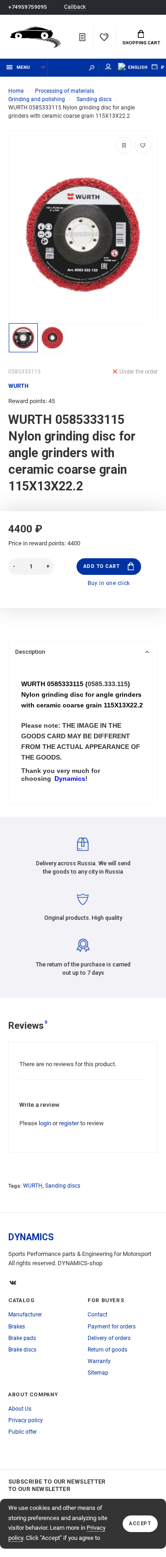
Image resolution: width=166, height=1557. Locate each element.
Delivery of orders (109, 1338)
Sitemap (98, 1373)
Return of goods (107, 1349)
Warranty (99, 1361)
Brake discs (22, 1349)
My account (108, 68)
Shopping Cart (141, 42)
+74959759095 (27, 7)
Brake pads (22, 1338)
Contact (97, 1314)
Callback (75, 7)
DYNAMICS (31, 1237)
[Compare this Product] (124, 145)
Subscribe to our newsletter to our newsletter (57, 1485)
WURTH (32, 1186)
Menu (23, 67)
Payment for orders (112, 1326)
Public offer (22, 1432)
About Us (19, 1409)
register (69, 1123)
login (45, 1123)
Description (30, 651)
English (138, 67)
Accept (140, 1524)
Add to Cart (101, 566)
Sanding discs (62, 1186)
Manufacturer (25, 1314)
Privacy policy (25, 1420)
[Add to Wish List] (143, 145)
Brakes (16, 1326)
